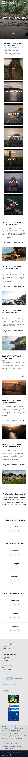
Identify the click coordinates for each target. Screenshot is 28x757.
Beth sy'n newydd (6, 667)
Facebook (6, 657)
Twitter (6, 658)
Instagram (7, 660)
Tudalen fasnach (6, 669)
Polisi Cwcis (5, 650)
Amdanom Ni (5, 646)
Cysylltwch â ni (6, 648)
